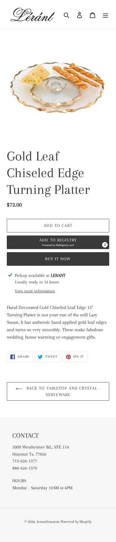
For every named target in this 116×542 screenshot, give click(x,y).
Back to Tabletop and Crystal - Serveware (63, 391)
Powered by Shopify (76, 521)
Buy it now (58, 258)
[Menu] (105, 14)
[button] (58, 242)
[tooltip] (105, 245)
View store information (35, 291)
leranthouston (48, 521)
